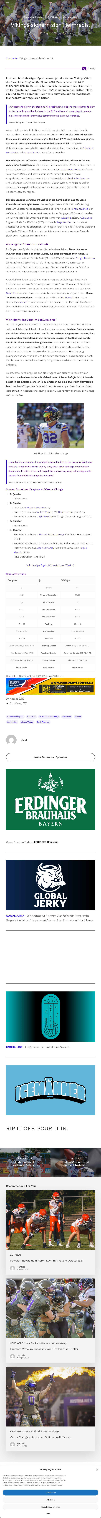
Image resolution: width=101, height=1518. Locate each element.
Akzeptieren (50, 1492)
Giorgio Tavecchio (85, 258)
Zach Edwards (45, 547)
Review (78, 717)
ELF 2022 (31, 717)
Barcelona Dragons (33, 17)
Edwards (66, 217)
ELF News (52, 17)
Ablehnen (51, 1500)
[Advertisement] (50, 957)
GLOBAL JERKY (15, 915)
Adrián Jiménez (79, 208)
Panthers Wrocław (40, 1343)
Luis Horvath (67, 297)
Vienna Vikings (70, 17)
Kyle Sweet (86, 217)
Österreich (66, 717)
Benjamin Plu (63, 222)
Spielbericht (12, 722)
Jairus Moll (22, 302)
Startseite (11, 58)
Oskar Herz (12, 293)
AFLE (13, 1343)
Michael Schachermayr (77, 178)
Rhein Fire (36, 1431)
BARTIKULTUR (14, 1047)
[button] (97, 1469)
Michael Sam (31, 152)
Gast (31, 33)
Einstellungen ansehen (50, 1507)
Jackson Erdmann (70, 169)
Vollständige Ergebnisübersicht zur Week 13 (50, 565)
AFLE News (23, 1343)
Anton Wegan (44, 512)
